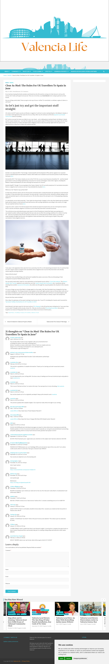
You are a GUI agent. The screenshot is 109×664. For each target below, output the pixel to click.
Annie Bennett (16, 91)
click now (12, 504)
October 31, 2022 (12, 628)
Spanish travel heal (59, 114)
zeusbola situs (14, 362)
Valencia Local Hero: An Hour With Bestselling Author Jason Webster (65, 620)
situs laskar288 (14, 415)
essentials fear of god (16, 536)
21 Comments (24, 91)
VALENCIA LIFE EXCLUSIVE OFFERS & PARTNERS (84, 71)
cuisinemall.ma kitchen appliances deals (21, 434)
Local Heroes (12, 614)
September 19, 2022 (37, 626)
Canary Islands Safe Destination (43, 283)
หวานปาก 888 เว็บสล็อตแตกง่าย (18, 443)
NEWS (6, 71)
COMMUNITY (15, 71)
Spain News (11, 312)
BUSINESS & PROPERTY (60, 71)
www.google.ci (14, 461)
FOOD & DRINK (37, 71)
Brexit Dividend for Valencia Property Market (19, 321)
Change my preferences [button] (80, 658)
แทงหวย (12, 496)
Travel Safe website (55, 281)
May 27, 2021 (8, 91)
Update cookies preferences (10, 641)
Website (7, 583)
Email (6, 576)
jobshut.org (13, 473)
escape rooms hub (15, 337)
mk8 (11, 423)
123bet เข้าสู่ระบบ (15, 486)
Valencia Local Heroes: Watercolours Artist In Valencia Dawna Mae (89, 620)
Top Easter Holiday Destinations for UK (16, 302)
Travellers (29, 302)
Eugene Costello (22, 628)
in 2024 (34, 302)
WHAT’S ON (26, 71)
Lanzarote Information (23, 285)
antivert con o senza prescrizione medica (21, 352)
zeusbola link (13, 390)
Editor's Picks (20, 612)
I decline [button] (68, 658)
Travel (11, 82)
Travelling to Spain (19, 312)
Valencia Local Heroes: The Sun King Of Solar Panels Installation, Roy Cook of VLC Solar (41, 621)
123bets (12, 524)
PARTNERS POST (36, 614)
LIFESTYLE (48, 71)
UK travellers (27, 312)
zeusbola (12, 368)
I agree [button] (61, 658)
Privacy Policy (26, 661)
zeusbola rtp (13, 372)
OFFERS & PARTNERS (42, 612)
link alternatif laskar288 (17, 406)
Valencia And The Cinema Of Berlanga (57, 321)
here (12, 176)
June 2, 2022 (83, 624)
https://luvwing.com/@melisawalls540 (20, 482)
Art (82, 612)
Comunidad (60, 612)
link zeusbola (60, 386)
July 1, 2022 (59, 624)
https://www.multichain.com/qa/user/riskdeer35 (22, 469)
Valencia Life (16, 661)
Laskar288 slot (14, 410)
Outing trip (13, 514)
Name (6, 569)
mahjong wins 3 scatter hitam (18, 452)
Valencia (23, 614)
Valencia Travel (35, 312)
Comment (8, 550)
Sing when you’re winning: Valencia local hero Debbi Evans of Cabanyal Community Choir (17, 622)
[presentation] (102, 600)
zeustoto (12, 398)
